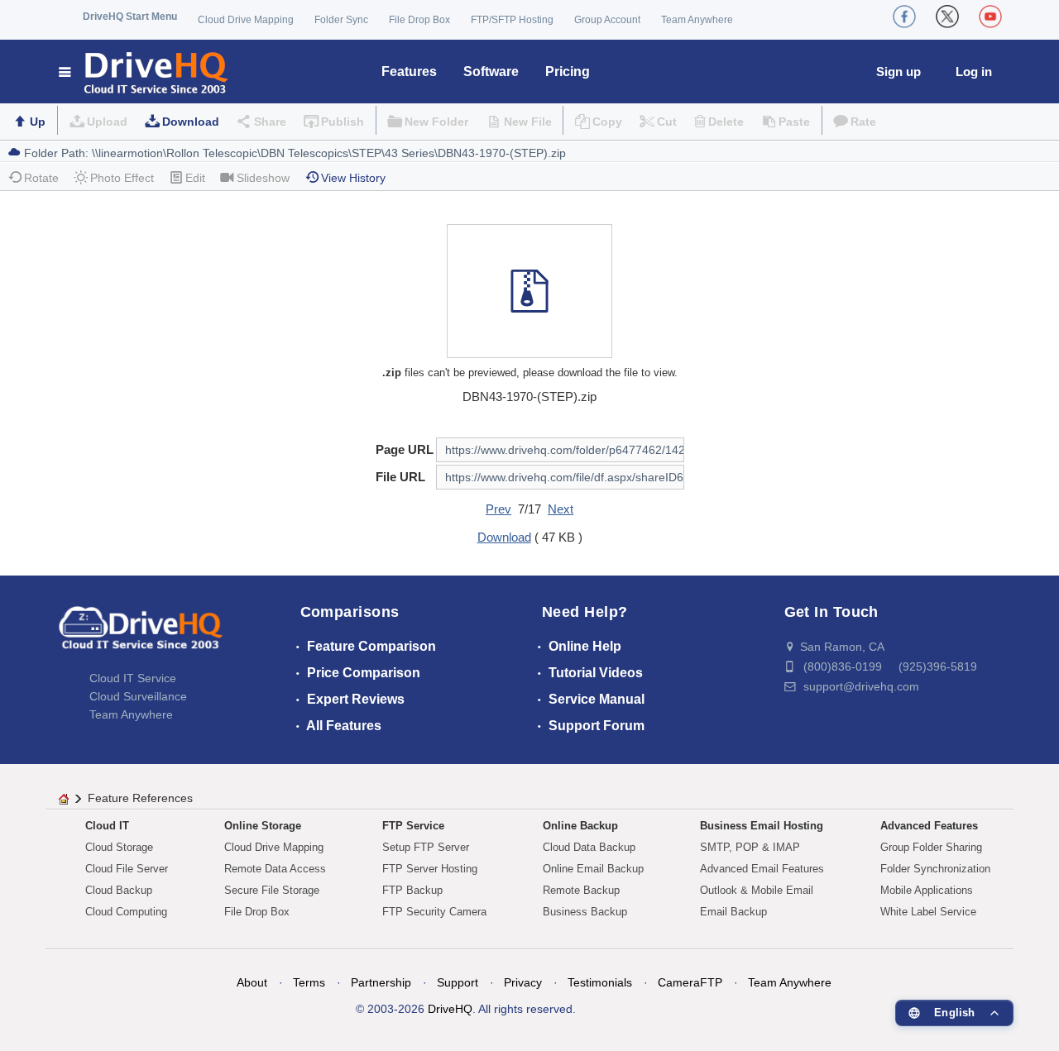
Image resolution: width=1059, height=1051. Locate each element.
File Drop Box (419, 20)
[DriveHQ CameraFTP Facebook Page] (904, 16)
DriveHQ (450, 1008)
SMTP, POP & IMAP (750, 847)
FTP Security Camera (434, 911)
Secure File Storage (271, 890)
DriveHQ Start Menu (130, 16)
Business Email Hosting (761, 825)
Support (457, 982)
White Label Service (928, 911)
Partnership (381, 982)
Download (190, 121)
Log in (974, 71)
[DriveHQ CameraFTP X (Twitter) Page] (947, 16)
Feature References (140, 798)
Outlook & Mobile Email (756, 890)
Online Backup (580, 825)
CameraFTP (690, 982)
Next (560, 509)
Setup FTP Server (425, 847)
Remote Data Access (275, 868)
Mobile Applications (926, 890)
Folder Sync (341, 20)
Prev (498, 509)
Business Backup (585, 911)
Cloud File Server (126, 868)
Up (38, 121)
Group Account (607, 20)
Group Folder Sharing (931, 847)
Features (409, 71)
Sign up (898, 71)
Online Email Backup (593, 868)
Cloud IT (107, 825)
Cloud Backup (118, 890)
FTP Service (413, 825)
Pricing (567, 71)
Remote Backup (581, 890)
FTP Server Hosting (429, 868)
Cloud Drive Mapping (246, 20)
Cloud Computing (126, 911)
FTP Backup (412, 890)
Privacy (523, 982)
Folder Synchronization (935, 868)
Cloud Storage (119, 847)
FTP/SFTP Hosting (512, 20)
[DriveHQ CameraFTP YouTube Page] (990, 16)
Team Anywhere (697, 20)
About (252, 982)
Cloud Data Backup (589, 847)
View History (353, 177)
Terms (309, 982)
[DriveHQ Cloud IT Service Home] (144, 72)
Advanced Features (929, 825)
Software (491, 71)
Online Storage (262, 825)
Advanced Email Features (762, 868)
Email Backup (733, 911)
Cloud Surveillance (138, 696)
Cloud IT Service (132, 678)
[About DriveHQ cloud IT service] (140, 636)
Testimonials (600, 982)
